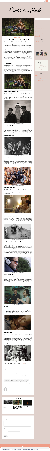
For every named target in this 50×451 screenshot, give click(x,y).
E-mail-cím (5, 430)
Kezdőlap (3, 1)
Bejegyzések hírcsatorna (39, 77)
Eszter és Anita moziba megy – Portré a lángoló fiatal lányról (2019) (27, 407)
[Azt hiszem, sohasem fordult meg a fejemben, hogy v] (45, 54)
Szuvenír (25, 381)
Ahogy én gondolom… (33, 1)
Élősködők (6, 381)
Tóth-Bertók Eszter (13, 387)
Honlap (4, 433)
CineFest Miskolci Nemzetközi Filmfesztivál (12, 380)
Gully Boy (10, 381)
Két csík (21, 381)
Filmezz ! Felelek (37, 44)
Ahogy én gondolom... (18, 37)
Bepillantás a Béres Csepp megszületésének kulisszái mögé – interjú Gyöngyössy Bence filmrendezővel (17, 409)
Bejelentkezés (37, 75)
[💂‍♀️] (37, 54)
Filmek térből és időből (19, 1)
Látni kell (12, 1)
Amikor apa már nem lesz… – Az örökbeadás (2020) (40, 36)
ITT (24, 363)
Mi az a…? (26, 1)
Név (4, 428)
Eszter (8, 1)
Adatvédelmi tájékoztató (34, 449)
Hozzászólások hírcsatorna (39, 78)
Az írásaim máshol (41, 1)
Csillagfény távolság (24, 380)
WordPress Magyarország (39, 80)
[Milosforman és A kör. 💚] (41, 54)
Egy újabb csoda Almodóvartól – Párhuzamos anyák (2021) (40, 29)
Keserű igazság (16, 381)
